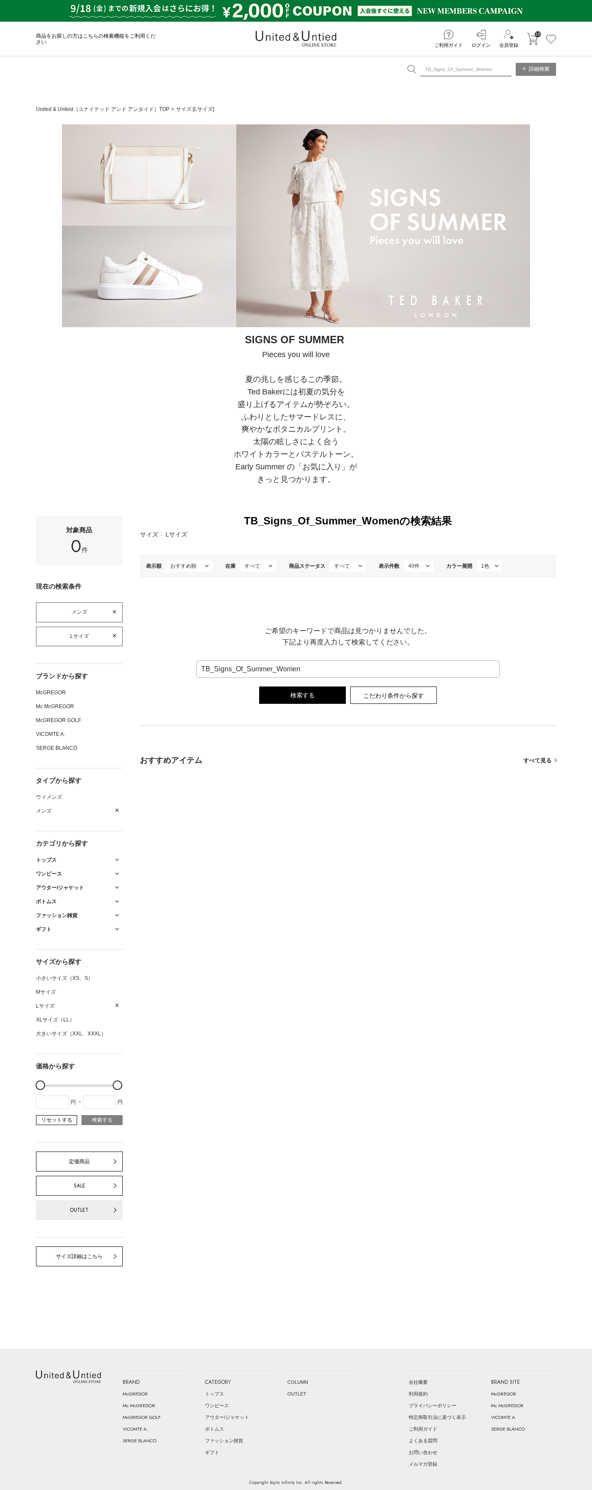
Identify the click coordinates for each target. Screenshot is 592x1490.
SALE (79, 1186)
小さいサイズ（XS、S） (64, 978)
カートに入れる (532, 39)
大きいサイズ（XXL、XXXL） (71, 1034)
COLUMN (297, 1382)
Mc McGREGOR (55, 706)
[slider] (40, 1085)
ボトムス (214, 1428)
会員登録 (508, 45)
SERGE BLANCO (56, 748)
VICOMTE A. (50, 734)
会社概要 (418, 1382)
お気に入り (551, 39)
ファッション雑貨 (224, 1440)
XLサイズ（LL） (55, 1020)
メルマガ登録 (423, 1464)
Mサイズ (46, 992)
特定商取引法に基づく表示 (437, 1417)
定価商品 (79, 1161)
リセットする (56, 1120)
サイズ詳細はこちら (79, 1256)
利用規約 (418, 1393)
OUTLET (79, 1210)
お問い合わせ (423, 1452)
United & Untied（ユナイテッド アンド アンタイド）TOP (102, 109)
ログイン (481, 45)
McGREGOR (51, 693)
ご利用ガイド (448, 45)
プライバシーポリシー (432, 1405)
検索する (102, 1120)
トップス (214, 1393)
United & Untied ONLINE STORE (296, 39)
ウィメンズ (49, 797)
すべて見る (538, 760)
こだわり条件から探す (393, 695)
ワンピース (217, 1405)
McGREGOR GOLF (58, 720)
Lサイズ (79, 636)
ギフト (212, 1452)
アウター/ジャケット (227, 1417)
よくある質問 (423, 1440)
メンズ (79, 612)
